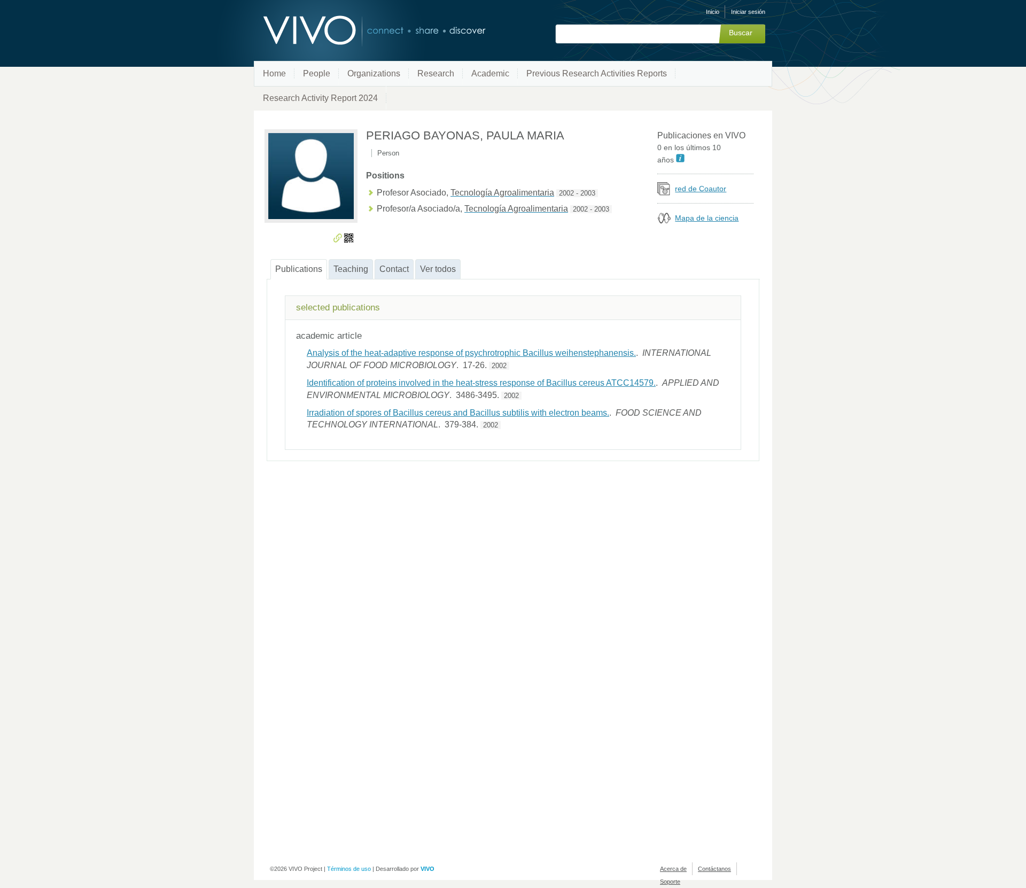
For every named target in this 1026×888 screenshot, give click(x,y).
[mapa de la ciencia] (664, 222)
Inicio (712, 12)
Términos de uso (349, 869)
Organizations (373, 73)
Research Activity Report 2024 (320, 98)
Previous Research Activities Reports (596, 73)
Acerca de (673, 869)
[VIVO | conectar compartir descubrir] (357, 30)
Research (435, 73)
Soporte (670, 881)
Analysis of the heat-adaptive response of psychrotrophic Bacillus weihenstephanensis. (471, 352)
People (316, 73)
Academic (490, 73)
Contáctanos (714, 869)
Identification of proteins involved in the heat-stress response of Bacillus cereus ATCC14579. (481, 382)
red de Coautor (700, 188)
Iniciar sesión (748, 12)
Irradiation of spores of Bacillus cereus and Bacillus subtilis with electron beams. (458, 412)
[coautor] (664, 192)
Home (274, 73)
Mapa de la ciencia (707, 218)
